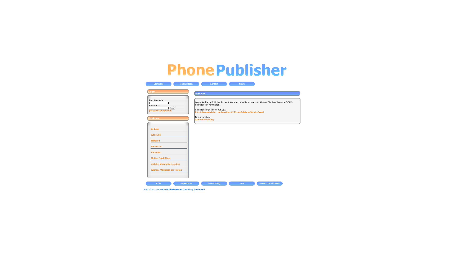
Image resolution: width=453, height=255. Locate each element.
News (242, 84)
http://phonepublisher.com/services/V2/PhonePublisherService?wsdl (229, 112)
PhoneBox (156, 152)
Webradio (156, 135)
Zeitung (155, 129)
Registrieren (186, 84)
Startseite (159, 84)
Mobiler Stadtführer (161, 158)
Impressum (186, 183)
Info (242, 183)
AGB (158, 183)
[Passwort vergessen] (160, 110)
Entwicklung (214, 183)
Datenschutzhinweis (269, 183)
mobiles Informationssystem (165, 164)
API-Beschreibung (204, 119)
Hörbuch (155, 141)
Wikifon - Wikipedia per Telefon (166, 170)
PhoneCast (156, 146)
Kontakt (214, 84)
